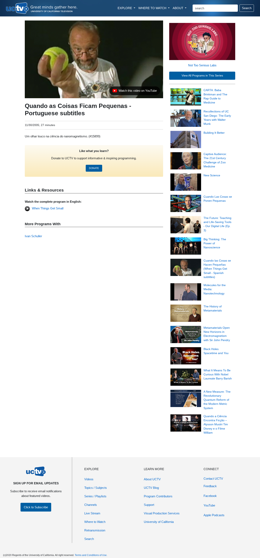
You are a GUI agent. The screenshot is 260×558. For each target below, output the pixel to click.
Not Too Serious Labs (202, 65)
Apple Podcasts (214, 515)
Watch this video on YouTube (134, 92)
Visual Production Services (162, 513)
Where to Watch (94, 522)
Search (246, 8)
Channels (90, 504)
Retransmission (94, 530)
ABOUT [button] (178, 8)
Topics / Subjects (95, 487)
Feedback (210, 486)
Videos (88, 479)
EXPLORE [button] (125, 8)
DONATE (94, 168)
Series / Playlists (95, 496)
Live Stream (92, 513)
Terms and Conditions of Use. (91, 555)
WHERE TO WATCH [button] (152, 8)
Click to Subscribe (36, 507)
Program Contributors (158, 496)
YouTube (209, 505)
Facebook (210, 496)
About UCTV (152, 479)
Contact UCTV (213, 478)
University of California (159, 522)
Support (149, 504)
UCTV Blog (151, 487)
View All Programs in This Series (202, 75)
